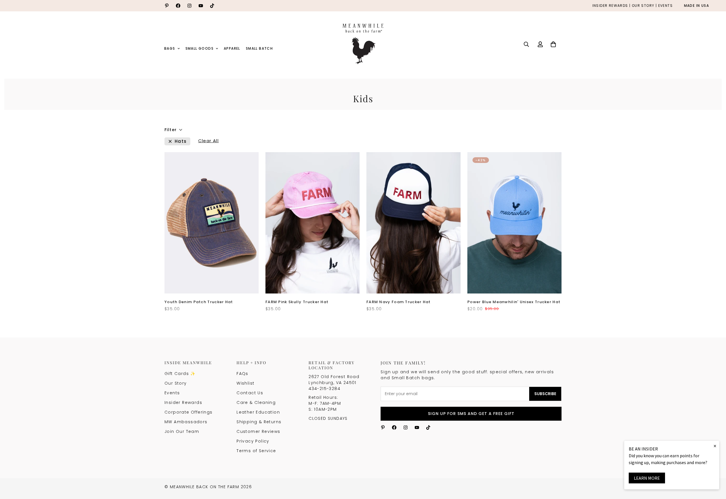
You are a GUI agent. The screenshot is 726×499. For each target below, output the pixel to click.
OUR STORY (643, 6)
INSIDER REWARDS (610, 6)
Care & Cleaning (256, 402)
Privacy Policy (253, 441)
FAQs (242, 373)
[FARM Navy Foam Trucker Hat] (413, 222)
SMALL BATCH (259, 48)
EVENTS (665, 6)
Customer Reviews (258, 431)
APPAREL (232, 48)
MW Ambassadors (186, 422)
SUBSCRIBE (545, 394)
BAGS (169, 48)
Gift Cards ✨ (180, 373)
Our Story (175, 383)
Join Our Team (181, 431)
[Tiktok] (212, 5)
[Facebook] (178, 5)
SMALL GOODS (199, 48)
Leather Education (258, 412)
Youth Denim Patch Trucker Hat (198, 302)
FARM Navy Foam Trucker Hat (398, 302)
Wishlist (245, 383)
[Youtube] (201, 5)
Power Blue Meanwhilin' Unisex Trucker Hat (513, 302)
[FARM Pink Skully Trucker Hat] (312, 222)
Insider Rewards (183, 402)
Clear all (208, 141)
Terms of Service (256, 451)
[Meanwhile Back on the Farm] (363, 44)
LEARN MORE (647, 478)
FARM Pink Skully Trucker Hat (296, 302)
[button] (553, 44)
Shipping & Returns (259, 422)
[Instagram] (189, 5)
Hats (181, 141)
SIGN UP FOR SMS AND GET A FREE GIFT (471, 413)
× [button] (715, 445)
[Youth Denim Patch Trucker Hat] (211, 222)
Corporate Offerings (188, 412)
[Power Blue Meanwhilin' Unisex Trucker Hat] (514, 222)
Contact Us (250, 393)
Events (172, 393)
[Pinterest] (166, 5)
